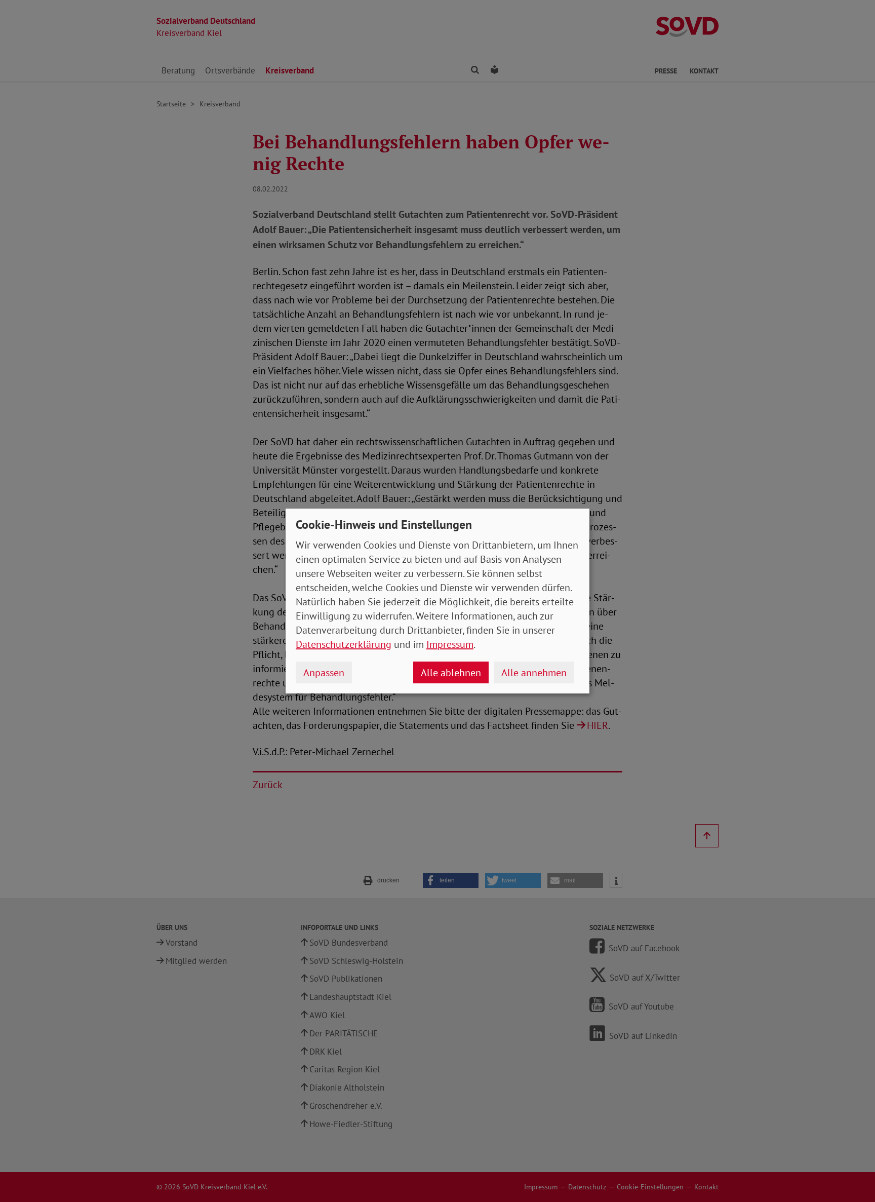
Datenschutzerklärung (343, 644)
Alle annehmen (534, 672)
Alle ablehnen (451, 672)
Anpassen (323, 672)
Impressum (449, 644)
